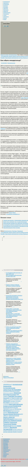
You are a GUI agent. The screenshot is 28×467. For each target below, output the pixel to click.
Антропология (6, 1)
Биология (5, 5)
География (5, 7)
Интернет (18, 401)
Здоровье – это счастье (8, 399)
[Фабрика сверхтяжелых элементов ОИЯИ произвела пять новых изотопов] (14, 350)
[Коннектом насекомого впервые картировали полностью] (14, 299)
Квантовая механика (16, 404)
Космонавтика (7, 407)
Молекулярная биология (11, 414)
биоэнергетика (16, 430)
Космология (17, 406)
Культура (15, 407)
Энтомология (7, 429)
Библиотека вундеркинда (8, 393)
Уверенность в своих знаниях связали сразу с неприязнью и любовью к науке (13, 359)
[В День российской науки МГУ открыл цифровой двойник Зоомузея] (14, 333)
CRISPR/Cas (7, 384)
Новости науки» (5, 55)
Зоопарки (12, 401)
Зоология (6, 401)
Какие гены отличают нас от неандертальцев (15, 222)
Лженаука (5, 8)
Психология (6, 14)
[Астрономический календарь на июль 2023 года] (14, 276)
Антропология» (13, 55)
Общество (5, 11)
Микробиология (13, 412)
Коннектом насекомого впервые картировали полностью (14, 296)
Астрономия (6, 4)
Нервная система (18, 419)
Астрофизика (6, 391)
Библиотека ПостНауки (14, 391)
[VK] (4, 26)
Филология (14, 425)
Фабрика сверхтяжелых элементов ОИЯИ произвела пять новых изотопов (13, 345)
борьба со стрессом (17, 432)
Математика (18, 409)
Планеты (6, 422)
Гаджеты (5, 396)
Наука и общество (9, 417)
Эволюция (20, 231)
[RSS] (7, 26)
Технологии (6, 16)
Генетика (14, 231)
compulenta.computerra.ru (13, 214)
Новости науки (6, 22)
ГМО (17, 394)
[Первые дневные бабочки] (13, 286)
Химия (4, 19)
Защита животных (16, 398)
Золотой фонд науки (17, 399)
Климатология (8, 406)
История (6, 402)
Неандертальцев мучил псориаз (11, 227)
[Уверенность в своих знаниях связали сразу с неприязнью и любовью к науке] (14, 364)
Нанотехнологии (14, 415)
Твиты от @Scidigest (8, 377)
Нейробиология (8, 419)
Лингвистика (11, 409)
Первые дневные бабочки (12, 284)
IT (11, 384)
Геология (6, 398)
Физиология (7, 425)
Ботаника (13, 394)
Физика (5, 18)
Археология (6, 3)
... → (10, 293)
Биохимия (6, 394)
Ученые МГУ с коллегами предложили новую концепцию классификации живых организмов (14, 310)
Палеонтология (6, 12)
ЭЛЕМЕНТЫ (6, 427)
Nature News (12, 212)
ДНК (10, 398)
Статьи (4, 15)
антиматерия (10, 430)
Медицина (5, 10)
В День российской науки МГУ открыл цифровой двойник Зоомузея (13, 328)
